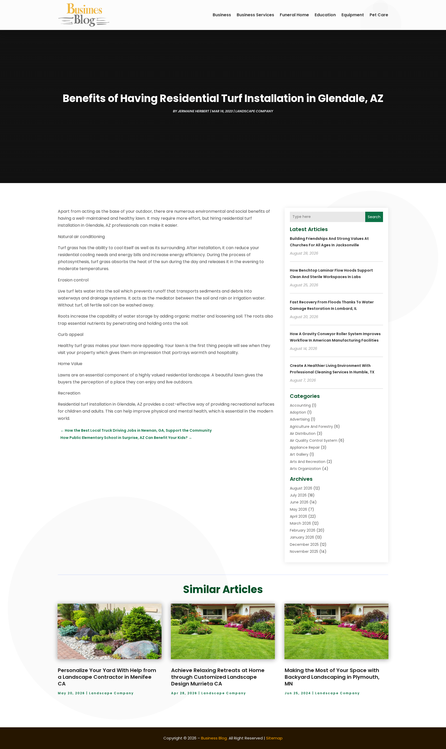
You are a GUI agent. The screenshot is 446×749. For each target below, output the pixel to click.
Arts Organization (305, 468)
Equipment (352, 15)
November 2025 (304, 551)
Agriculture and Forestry (311, 426)
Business (222, 15)
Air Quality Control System (313, 440)
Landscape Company (254, 111)
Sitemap (274, 738)
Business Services (255, 15)
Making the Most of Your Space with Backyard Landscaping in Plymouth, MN (332, 677)
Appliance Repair (305, 447)
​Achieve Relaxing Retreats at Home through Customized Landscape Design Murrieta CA (218, 677)
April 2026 (298, 516)
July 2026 (298, 495)
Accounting (300, 405)
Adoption (298, 412)
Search (374, 216)
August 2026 (301, 488)
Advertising (300, 419)
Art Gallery (299, 454)
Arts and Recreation (307, 461)
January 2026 (302, 537)
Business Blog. (214, 738)
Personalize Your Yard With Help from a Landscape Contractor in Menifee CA (107, 677)
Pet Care (379, 15)
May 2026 (298, 509)
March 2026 (300, 523)
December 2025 (304, 544)
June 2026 (299, 502)
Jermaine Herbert (193, 111)
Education (325, 15)
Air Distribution (303, 433)
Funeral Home (294, 15)
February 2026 (302, 530)
